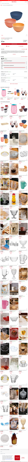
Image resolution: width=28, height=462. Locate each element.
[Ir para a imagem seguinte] (24, 21)
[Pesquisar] (1, 3)
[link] (5, 39)
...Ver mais (14, 54)
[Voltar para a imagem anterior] (4, 21)
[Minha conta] (25, 1)
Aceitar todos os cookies (17, 457)
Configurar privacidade (23, 457)
